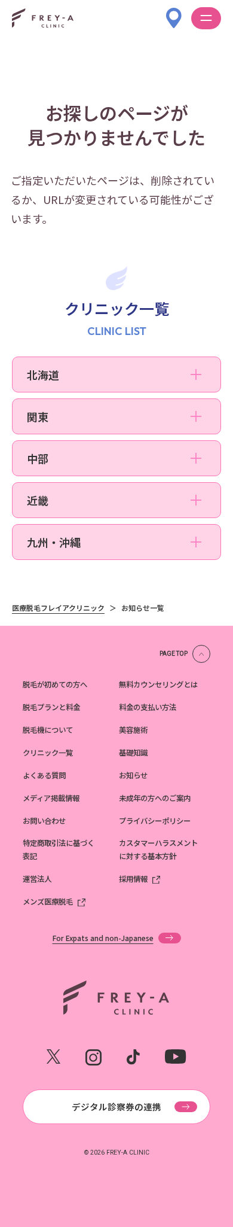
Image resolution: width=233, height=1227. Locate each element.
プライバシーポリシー (155, 820)
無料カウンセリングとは (158, 684)
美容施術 (133, 729)
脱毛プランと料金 (51, 707)
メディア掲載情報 (51, 798)
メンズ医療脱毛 (48, 901)
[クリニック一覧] (174, 12)
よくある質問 (44, 775)
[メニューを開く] (206, 18)
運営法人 (37, 878)
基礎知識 (133, 752)
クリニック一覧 (48, 752)
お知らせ (133, 775)
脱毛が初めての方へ (55, 684)
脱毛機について (48, 729)
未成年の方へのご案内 (155, 798)
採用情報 (133, 878)
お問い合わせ (44, 820)
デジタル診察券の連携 (116, 1106)
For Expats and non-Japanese (103, 938)
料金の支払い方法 (147, 707)
